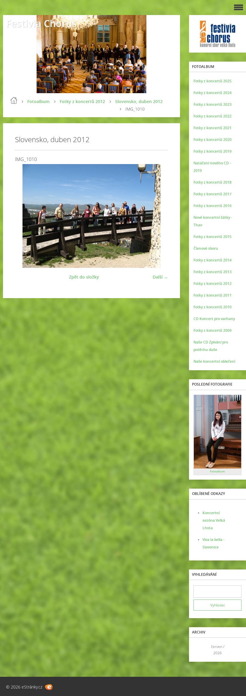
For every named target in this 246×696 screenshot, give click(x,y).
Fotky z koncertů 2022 (213, 116)
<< (200, 649)
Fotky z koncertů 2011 (213, 295)
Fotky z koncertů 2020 (213, 139)
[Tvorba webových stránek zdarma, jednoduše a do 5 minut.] (48, 687)
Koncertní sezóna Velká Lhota (213, 520)
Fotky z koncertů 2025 (213, 81)
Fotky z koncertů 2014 (213, 260)
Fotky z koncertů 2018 (213, 182)
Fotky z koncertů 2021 (213, 127)
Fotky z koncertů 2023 (213, 104)
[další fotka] (158, 216)
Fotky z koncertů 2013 (213, 271)
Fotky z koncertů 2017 (213, 194)
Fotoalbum (38, 101)
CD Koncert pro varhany (214, 318)
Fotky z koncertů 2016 (213, 205)
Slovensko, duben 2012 (139, 101)
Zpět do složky (84, 277)
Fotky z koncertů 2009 (213, 330)
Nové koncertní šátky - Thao (213, 221)
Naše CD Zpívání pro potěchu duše (211, 346)
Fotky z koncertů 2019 (213, 151)
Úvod (13, 100)
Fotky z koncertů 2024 (213, 92)
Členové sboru (206, 248)
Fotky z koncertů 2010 (213, 307)
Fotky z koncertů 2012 (82, 101)
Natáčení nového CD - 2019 (212, 166)
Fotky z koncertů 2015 (213, 236)
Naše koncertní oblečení (214, 361)
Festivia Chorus (41, 23)
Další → (160, 277)
